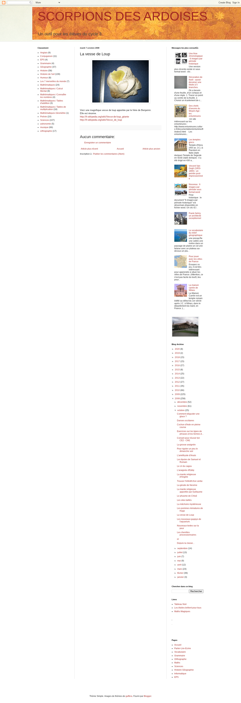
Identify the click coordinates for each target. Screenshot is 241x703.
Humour (44, 77)
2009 (177, 394)
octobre (181, 410)
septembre (182, 548)
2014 (177, 373)
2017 (177, 361)
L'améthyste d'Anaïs (186, 455)
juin (179, 556)
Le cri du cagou (184, 466)
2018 (177, 357)
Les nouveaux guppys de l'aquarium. (189, 520)
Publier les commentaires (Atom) (108, 154)
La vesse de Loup (185, 515)
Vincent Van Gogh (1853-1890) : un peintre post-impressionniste (196, 172)
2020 (177, 349)
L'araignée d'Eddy (185, 470)
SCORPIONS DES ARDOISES (122, 16)
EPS (42, 59)
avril (179, 565)
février (180, 573)
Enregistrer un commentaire (97, 142)
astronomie (45, 124)
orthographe (46, 131)
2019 (177, 353)
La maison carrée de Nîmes (194, 287)
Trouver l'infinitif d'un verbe (190, 481)
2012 (177, 382)
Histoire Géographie (184, 670)
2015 (177, 369)
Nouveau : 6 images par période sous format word (195, 188)
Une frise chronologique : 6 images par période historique (196, 58)
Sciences (44, 120)
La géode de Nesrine (187, 485)
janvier (180, 577)
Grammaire (45, 63)
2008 (177, 398)
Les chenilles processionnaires (186, 533)
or (178, 539)
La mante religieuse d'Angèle (186, 475)
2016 (177, 365)
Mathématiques (47, 85)
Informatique (180, 673)
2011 (177, 386)
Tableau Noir (180, 604)
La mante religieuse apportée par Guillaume (189, 490)
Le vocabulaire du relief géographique (196, 233)
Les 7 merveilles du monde (53, 81)
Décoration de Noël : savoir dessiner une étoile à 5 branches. (195, 82)
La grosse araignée (186, 444)
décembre (182, 402)
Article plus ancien (151, 149)
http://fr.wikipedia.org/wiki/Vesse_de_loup (101, 120)
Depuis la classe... (185, 543)
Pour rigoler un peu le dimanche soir (187, 449)
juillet (180, 552)
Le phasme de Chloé (187, 496)
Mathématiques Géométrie (53, 113)
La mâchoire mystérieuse (189, 504)
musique (44, 127)
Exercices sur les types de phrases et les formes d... (190, 432)
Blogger (147, 696)
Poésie (43, 116)
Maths (177, 662)
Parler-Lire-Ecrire (182, 648)
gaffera (129, 696)
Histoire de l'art (47, 74)
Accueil (120, 149)
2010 (177, 390)
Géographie (46, 67)
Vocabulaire (180, 652)
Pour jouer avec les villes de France (195, 259)
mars (180, 569)
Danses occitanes (185, 420)
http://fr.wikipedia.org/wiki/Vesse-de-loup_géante (104, 116)
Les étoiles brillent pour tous (187, 607)
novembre (182, 406)
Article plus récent (89, 149)
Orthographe (180, 659)
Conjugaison (46, 56)
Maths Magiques (182, 611)
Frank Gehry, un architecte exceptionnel (195, 216)
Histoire (44, 70)
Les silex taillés (184, 500)
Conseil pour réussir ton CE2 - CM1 (188, 439)
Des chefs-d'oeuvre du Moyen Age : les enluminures (195, 111)
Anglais (43, 52)
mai (179, 560)
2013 (177, 378)
